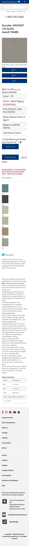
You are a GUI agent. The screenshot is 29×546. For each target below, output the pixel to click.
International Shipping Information (13, 283)
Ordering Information (8, 313)
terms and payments (8, 422)
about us (5, 427)
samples (4, 465)
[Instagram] (6, 413)
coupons (4, 460)
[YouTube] (14, 413)
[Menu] (25, 1)
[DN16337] (14, 50)
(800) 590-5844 (13, 522)
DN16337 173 (21, 11)
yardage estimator (8, 470)
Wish (15, 70)
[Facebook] (3, 413)
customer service (7, 417)
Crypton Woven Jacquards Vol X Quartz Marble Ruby (14, 171)
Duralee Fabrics (8, 169)
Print (15, 75)
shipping (4, 438)
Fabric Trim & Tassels (15, 173)
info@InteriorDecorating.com (17, 515)
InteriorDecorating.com (10, 2)
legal (3, 485)
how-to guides (6, 475)
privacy (4, 448)
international (6, 443)
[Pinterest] (10, 413)
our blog (4, 432)
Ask (15, 81)
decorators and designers (10, 480)
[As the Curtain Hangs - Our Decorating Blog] (19, 413)
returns (4, 455)
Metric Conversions (13, 103)
